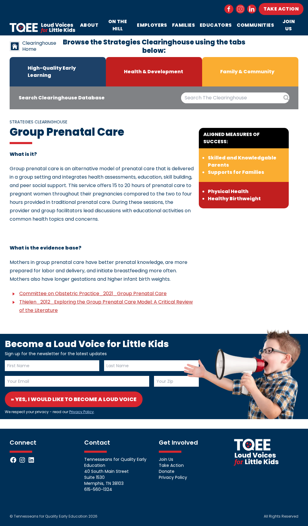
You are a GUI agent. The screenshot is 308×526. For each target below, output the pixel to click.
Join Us (288, 25)
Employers (152, 25)
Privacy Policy (81, 411)
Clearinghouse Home (39, 46)
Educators (216, 25)
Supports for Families (236, 172)
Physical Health (228, 191)
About (89, 25)
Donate (166, 471)
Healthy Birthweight (234, 198)
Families (183, 25)
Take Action (281, 8)
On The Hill (117, 25)
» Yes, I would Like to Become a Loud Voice (74, 399)
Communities (255, 25)
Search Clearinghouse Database (62, 97)
